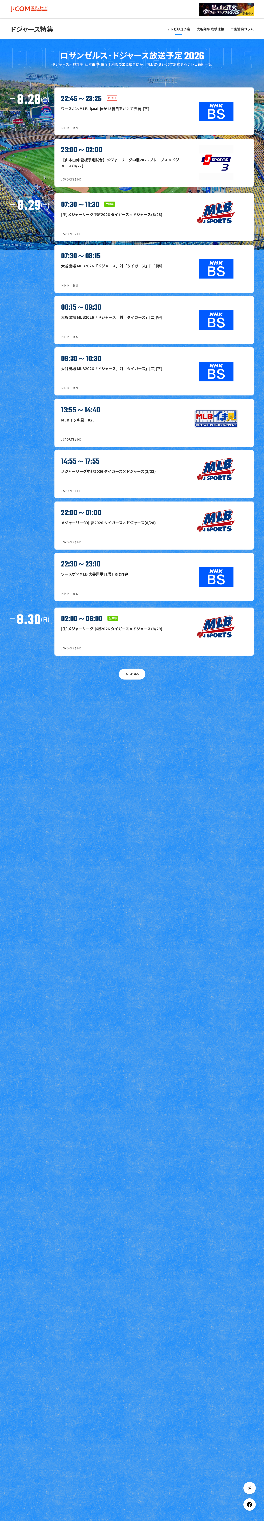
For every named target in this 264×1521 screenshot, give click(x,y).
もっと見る (132, 674)
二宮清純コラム (242, 28)
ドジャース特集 (31, 29)
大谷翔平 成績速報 (210, 28)
